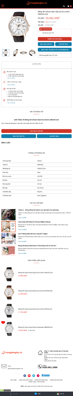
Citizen (39, 161)
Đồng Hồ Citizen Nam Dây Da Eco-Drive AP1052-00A (35, 291)
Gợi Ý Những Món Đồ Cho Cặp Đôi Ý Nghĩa (32, 234)
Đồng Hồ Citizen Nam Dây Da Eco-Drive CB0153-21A (54, 13)
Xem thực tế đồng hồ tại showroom (54, 49)
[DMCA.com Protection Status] (5, 391)
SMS (38, 393)
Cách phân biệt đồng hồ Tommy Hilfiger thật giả (34, 222)
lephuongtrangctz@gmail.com (15, 368)
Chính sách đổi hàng (41, 380)
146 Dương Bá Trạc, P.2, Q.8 (48, 55)
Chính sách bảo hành (25, 380)
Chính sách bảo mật (56, 380)
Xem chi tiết (10, 78)
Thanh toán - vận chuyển (36, 381)
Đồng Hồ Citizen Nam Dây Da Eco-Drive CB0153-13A (35, 272)
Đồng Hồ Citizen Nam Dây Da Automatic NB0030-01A (35, 327)
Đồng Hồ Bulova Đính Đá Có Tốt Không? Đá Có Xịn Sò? (37, 245)
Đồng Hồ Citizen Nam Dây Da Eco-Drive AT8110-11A (35, 309)
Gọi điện (15, 393)
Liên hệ (62, 393)
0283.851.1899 (49, 367)
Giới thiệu (13, 380)
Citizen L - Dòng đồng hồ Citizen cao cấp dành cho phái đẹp (38, 210)
